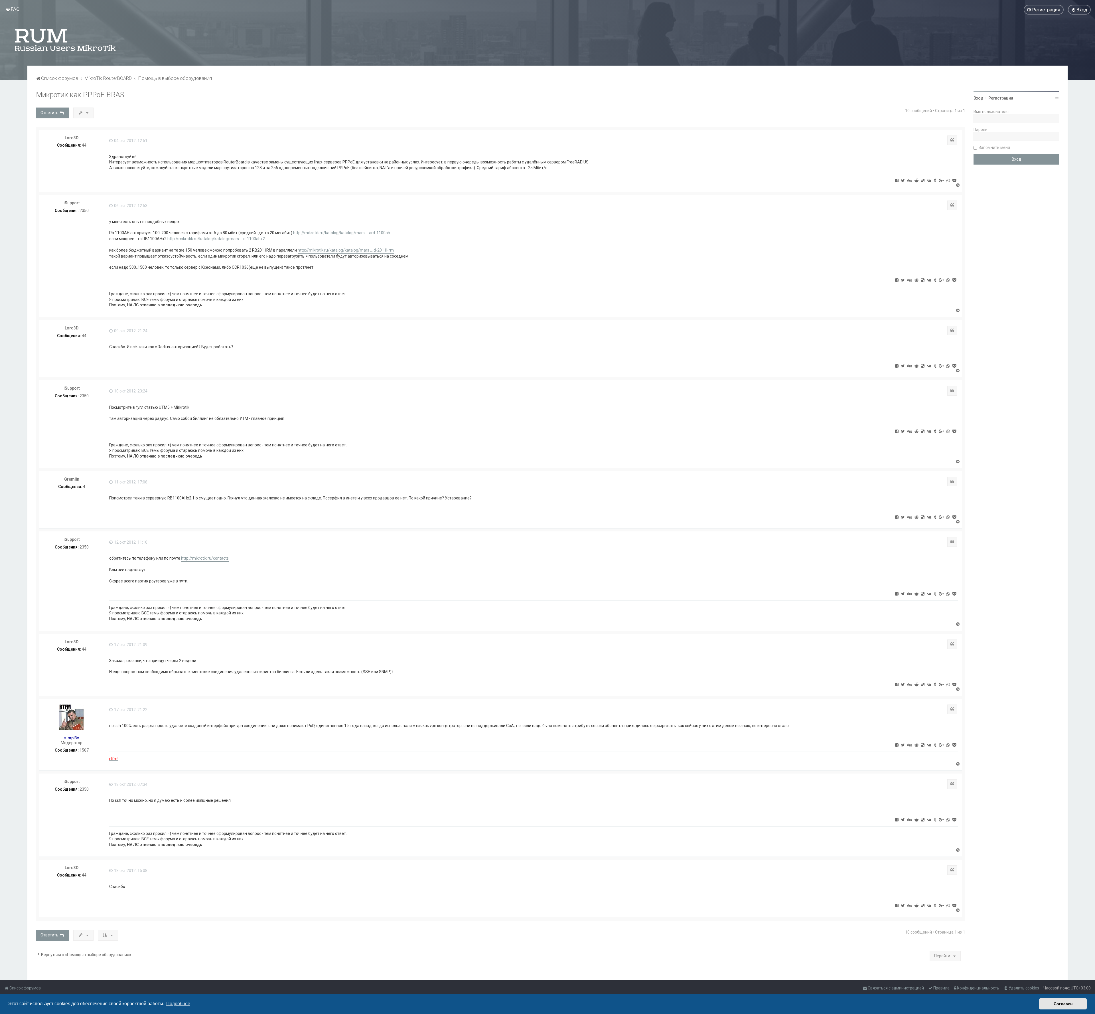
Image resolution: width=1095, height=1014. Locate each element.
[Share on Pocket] (954, 180)
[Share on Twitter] (903, 180)
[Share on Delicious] (922, 180)
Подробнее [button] (178, 1003)
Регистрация (1000, 98)
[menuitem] (12, 9)
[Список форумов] (65, 40)
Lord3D (71, 137)
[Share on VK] (929, 180)
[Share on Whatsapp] (948, 180)
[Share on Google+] (941, 180)
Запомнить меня (994, 147)
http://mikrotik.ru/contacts (205, 558)
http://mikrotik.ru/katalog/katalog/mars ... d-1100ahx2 (216, 238)
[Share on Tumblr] (935, 180)
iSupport (72, 203)
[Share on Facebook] (896, 180)
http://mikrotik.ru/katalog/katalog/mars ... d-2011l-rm (346, 250)
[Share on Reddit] (916, 180)
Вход (979, 98)
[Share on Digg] (910, 180)
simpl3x (71, 738)
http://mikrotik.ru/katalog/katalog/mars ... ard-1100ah (341, 232)
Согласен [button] (1063, 1003)
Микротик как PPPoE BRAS (80, 95)
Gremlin (71, 479)
